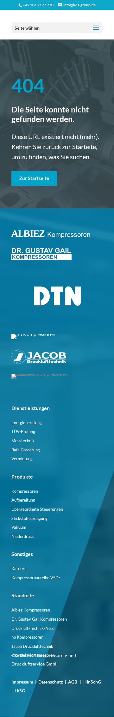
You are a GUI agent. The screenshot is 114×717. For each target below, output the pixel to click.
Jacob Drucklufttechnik (32, 646)
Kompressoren (24, 491)
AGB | (75, 681)
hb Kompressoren (27, 637)
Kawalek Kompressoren (33, 655)
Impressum (22, 681)
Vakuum (18, 527)
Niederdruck (22, 536)
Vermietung (22, 458)
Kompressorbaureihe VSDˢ (35, 577)
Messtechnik (23, 440)
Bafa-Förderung (25, 449)
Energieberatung (26, 422)
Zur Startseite (34, 178)
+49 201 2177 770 (38, 5)
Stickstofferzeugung (29, 518)
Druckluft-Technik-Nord (32, 628)
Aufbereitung (23, 500)
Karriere (19, 568)
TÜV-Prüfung (23, 431)
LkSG (20, 690)
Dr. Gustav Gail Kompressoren (39, 619)
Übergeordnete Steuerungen (37, 509)
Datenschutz (50, 681)
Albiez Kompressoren (30, 609)
